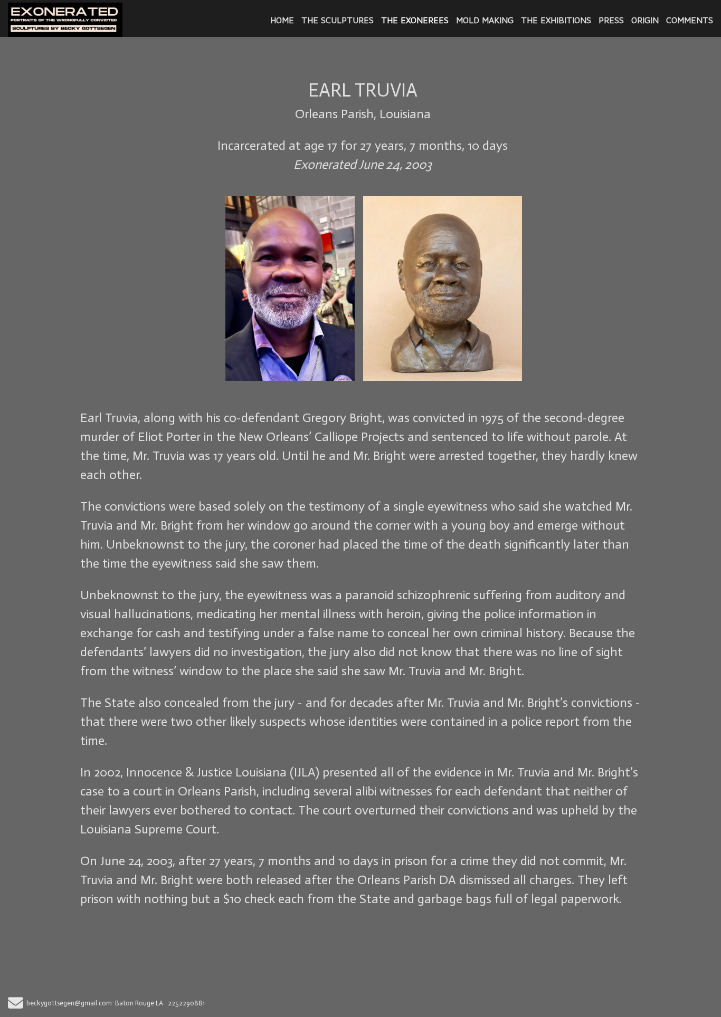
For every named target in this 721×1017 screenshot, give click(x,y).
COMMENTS (689, 20)
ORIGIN (645, 20)
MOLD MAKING (485, 20)
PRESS (611, 20)
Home (282, 20)
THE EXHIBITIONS (556, 20)
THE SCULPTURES (337, 20)
